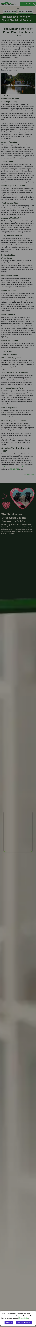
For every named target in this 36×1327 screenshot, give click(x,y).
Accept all (9, 1322)
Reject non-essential (23, 1322)
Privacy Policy (23, 1318)
